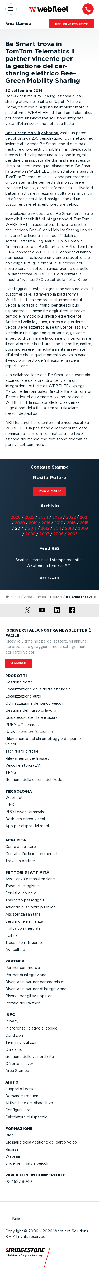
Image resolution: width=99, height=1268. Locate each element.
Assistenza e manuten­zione (30, 879)
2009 (83, 528)
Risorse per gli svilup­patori (29, 996)
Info (16, 597)
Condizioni (14, 1035)
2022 (71, 517)
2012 (45, 528)
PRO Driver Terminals (24, 812)
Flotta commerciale (23, 928)
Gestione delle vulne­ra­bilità (29, 1056)
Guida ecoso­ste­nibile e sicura (31, 717)
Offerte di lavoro (20, 1064)
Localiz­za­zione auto (23, 696)
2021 (84, 517)
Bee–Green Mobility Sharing (32, 133)
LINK (10, 805)
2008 (30, 534)
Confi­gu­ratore (17, 1110)
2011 (57, 528)
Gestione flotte (19, 682)
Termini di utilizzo (20, 1042)
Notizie (56, 597)
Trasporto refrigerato (24, 942)
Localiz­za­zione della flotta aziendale (38, 689)
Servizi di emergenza (24, 921)
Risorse (12, 1149)
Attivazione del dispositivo (29, 1103)
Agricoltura (15, 950)
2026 (16, 517)
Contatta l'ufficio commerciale (32, 854)
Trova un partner (20, 861)
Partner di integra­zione (25, 975)
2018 (45, 523)
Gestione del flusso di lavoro (30, 710)
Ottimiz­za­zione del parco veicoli (34, 703)
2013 (32, 528)
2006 (58, 534)
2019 (33, 523)
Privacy (11, 1021)
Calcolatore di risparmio (26, 1117)
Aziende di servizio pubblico (30, 907)
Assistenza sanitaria (23, 914)
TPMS (10, 772)
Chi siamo (13, 1049)
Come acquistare (20, 847)
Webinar (12, 1156)
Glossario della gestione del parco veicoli (41, 1142)
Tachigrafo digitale (22, 751)
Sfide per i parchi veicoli (26, 1163)
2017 (58, 523)
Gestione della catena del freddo (35, 779)
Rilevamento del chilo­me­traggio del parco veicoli (43, 741)
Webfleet (14, 798)
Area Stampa (35, 597)
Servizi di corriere (20, 893)
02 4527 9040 (18, 1181)
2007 (44, 534)
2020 (20, 523)
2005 (73, 534)
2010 (69, 528)
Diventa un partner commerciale (34, 982)
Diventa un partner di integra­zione (36, 989)
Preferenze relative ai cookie (31, 1028)
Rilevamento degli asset (27, 758)
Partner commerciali (23, 968)
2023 (57, 517)
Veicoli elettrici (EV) (23, 765)
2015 (84, 523)
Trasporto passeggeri (24, 900)
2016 (71, 523)
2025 (29, 517)
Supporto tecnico (21, 1089)
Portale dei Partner (22, 1003)
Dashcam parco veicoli (25, 819)
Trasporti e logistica (23, 886)
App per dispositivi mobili (27, 826)
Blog (9, 1135)
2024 (43, 517)
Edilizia (11, 935)
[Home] (7, 596)
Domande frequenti (23, 1096)
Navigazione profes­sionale (29, 732)
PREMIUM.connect (22, 724)
